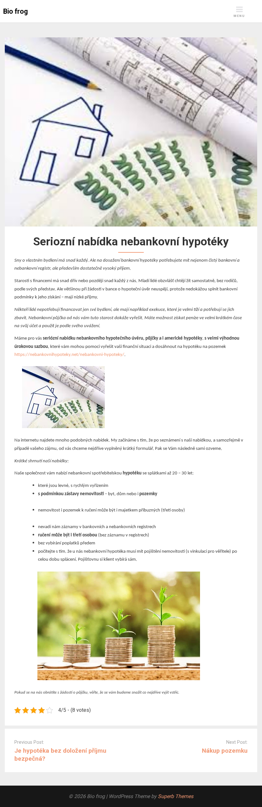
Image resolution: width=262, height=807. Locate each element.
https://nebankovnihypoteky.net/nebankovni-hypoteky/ (69, 354)
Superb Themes (175, 796)
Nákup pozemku (225, 750)
